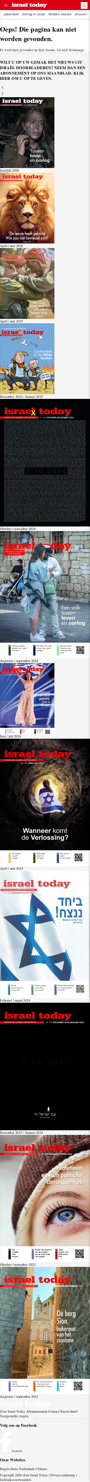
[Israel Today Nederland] (29, 5)
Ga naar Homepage (70, 50)
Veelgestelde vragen (14, 1416)
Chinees (41, 1468)
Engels (5, 1468)
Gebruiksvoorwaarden (15, 1479)
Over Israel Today (12, 1411)
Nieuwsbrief (68, 1411)
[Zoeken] (84, 5)
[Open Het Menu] (5, 5)
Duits (14, 1468)
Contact (53, 1411)
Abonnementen (37, 1411)
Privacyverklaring (62, 1475)
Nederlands (27, 1468)
